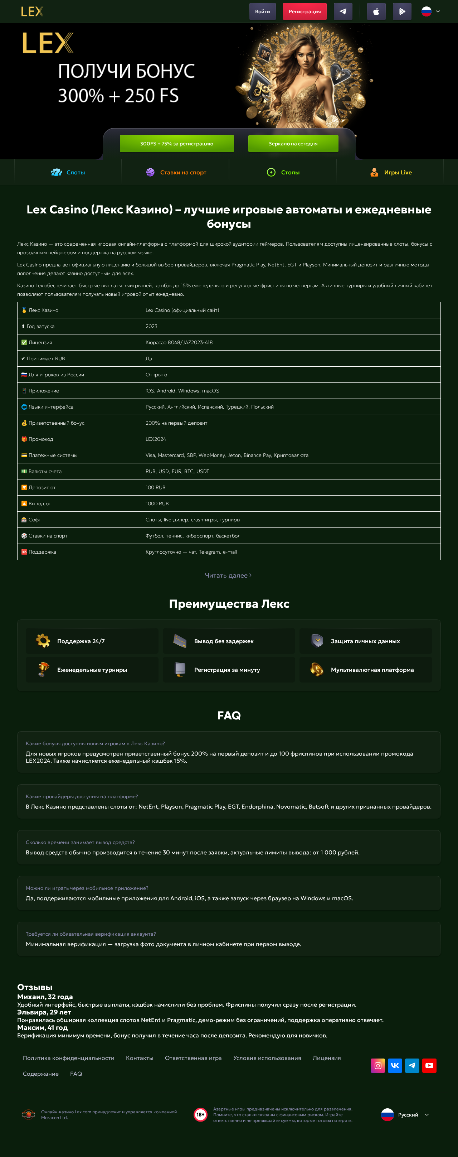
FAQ (76, 1073)
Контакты (140, 1057)
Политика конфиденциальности (68, 1057)
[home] (32, 11)
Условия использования (267, 1057)
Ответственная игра (193, 1057)
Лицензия (327, 1057)
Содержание (41, 1073)
